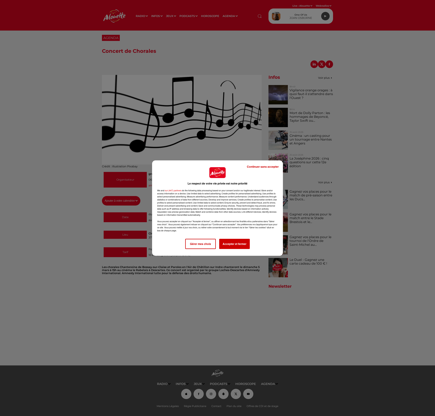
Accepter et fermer (234, 244)
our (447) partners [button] (173, 190)
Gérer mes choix (200, 244)
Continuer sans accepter (263, 167)
